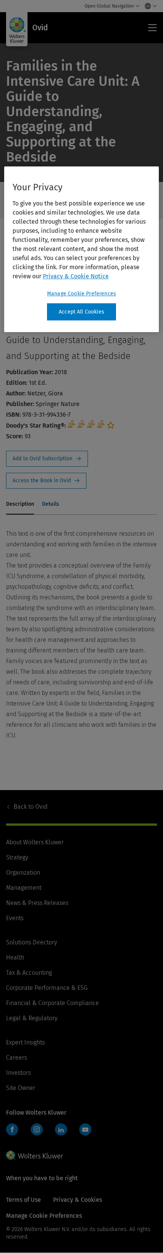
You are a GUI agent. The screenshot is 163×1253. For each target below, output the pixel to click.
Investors (18, 1072)
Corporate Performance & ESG (47, 987)
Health (15, 957)
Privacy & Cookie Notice (76, 276)
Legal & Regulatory (31, 1018)
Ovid (30, 806)
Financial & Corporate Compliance (52, 1003)
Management (23, 887)
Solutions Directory (31, 942)
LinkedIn (61, 1129)
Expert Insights (25, 1042)
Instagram (37, 1129)
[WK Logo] (34, 1155)
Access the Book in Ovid (46, 480)
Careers (16, 1057)
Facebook (12, 1129)
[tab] (20, 504)
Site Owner (20, 1087)
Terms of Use (23, 1199)
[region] (81, 249)
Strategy (17, 857)
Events (15, 918)
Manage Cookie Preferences (81, 293)
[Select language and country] (149, 6)
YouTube (85, 1129)
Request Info (47, 458)
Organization (23, 872)
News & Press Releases (37, 902)
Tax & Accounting (29, 972)
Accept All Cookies (81, 312)
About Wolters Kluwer (35, 842)
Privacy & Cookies (77, 1199)
